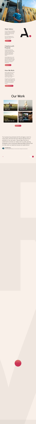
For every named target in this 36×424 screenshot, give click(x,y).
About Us (8, 40)
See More (18, 125)
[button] (3, 156)
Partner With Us (9, 85)
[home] (8, 1)
